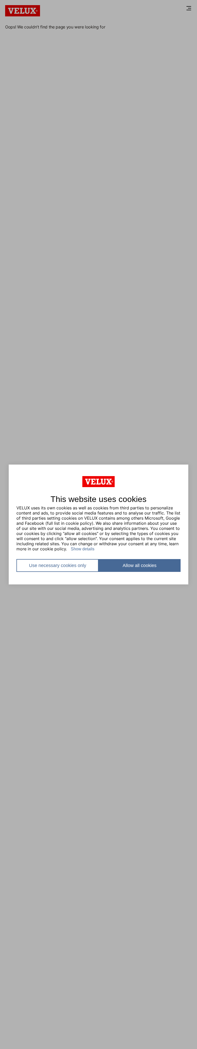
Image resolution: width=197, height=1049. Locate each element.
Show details (82, 549)
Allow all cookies (139, 565)
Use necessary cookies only (57, 565)
